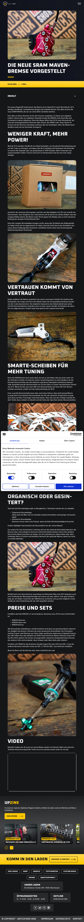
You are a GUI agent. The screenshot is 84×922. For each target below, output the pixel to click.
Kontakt (77, 919)
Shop (25, 871)
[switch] (32, 477)
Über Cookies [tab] (69, 441)
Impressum (47, 919)
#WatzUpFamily (47, 877)
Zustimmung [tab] (14, 441)
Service (36, 871)
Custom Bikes (69, 871)
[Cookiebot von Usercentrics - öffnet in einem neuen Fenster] (71, 434)
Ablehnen (15, 486)
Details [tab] (42, 441)
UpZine (32, 877)
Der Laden (13, 871)
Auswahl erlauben (42, 486)
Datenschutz (63, 919)
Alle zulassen (69, 486)
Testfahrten (52, 871)
